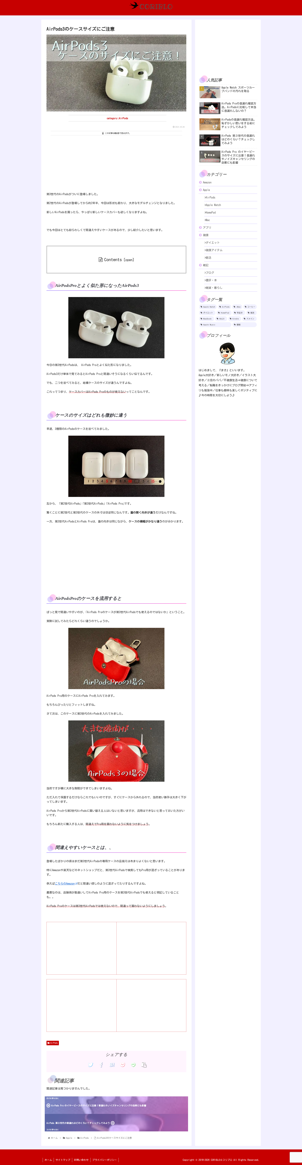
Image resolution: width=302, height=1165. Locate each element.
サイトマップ (63, 1160)
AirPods (54, 1043)
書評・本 (211, 280)
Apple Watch (213, 205)
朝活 (208, 257)
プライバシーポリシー (104, 1160)
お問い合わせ (81, 1160)
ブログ (210, 272)
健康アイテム (214, 250)
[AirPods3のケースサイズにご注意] (112, 1064)
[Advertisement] (116, 163)
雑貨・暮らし (214, 287)
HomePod (211, 212)
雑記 (205, 265)
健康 (205, 235)
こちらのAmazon (65, 883)
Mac (208, 220)
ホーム (48, 1160)
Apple (206, 190)
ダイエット (213, 242)
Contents (113, 259)
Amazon (207, 182)
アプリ (207, 227)
